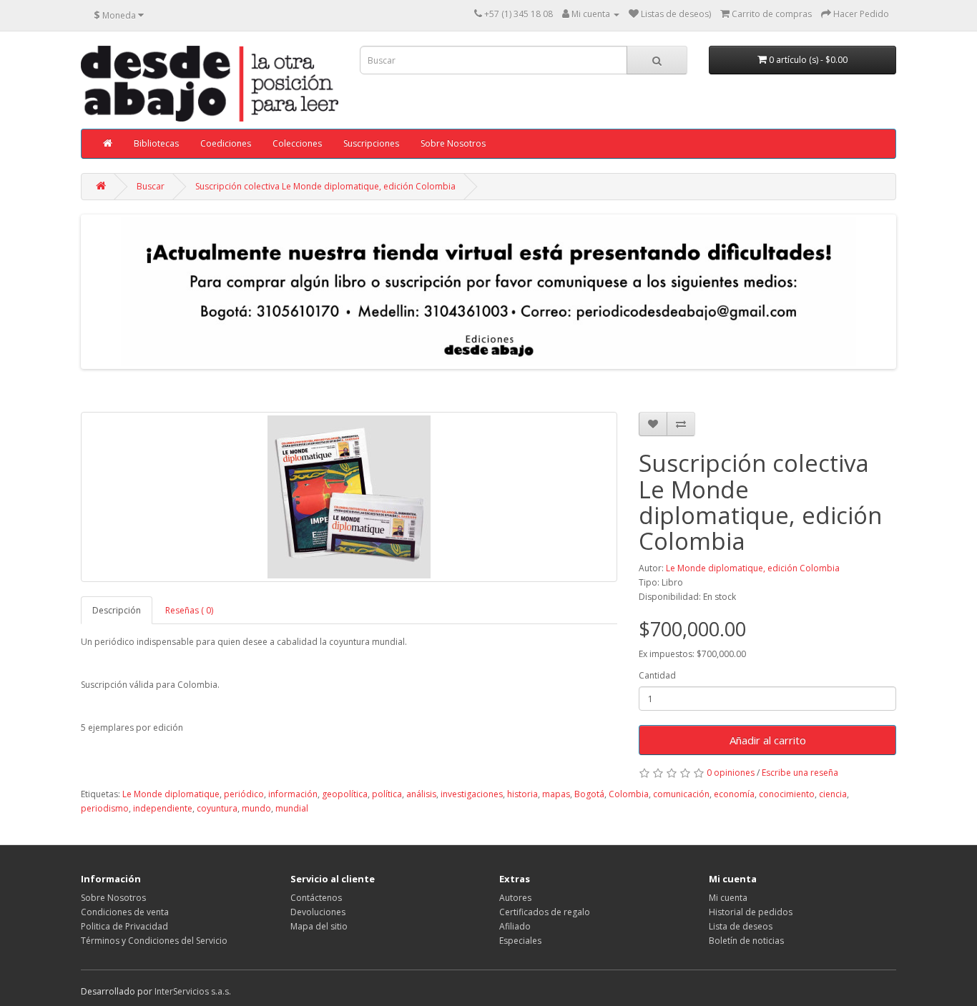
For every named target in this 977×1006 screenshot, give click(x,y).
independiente (162, 808)
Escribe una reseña (800, 772)
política (387, 794)
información (293, 794)
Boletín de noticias (746, 941)
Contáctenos (316, 898)
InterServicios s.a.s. (192, 991)
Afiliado (515, 926)
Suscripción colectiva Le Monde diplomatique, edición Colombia (325, 186)
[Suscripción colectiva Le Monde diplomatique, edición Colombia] (349, 497)
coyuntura (217, 808)
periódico (244, 794)
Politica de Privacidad (124, 926)
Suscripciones (371, 143)
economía (734, 794)
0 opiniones (731, 772)
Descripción (116, 610)
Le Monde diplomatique (171, 794)
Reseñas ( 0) (189, 610)
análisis (421, 794)
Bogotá (589, 794)
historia (522, 794)
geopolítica (345, 794)
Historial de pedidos (750, 912)
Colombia (629, 794)
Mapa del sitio (319, 926)
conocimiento (787, 794)
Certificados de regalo (544, 912)
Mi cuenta (728, 898)
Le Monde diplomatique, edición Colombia (753, 568)
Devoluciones (317, 912)
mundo (256, 808)
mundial (291, 808)
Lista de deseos (740, 926)
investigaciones (472, 794)
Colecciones (297, 143)
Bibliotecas (156, 143)
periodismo (105, 808)
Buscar (151, 186)
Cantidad (657, 675)
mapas (556, 794)
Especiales (520, 941)
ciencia (833, 794)
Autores (515, 898)
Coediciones (225, 143)
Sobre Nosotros (453, 143)
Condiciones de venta (125, 912)
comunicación (681, 794)
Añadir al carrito (768, 740)
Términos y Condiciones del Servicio (154, 941)
